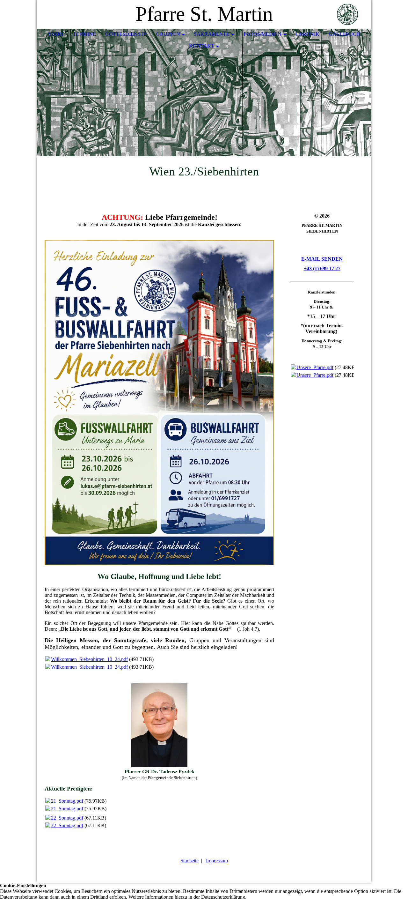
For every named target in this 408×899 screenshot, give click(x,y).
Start (56, 34)
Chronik (307, 34)
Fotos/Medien (262, 34)
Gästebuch (344, 34)
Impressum (217, 860)
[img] (347, 14)
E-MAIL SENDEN (322, 259)
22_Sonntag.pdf (67, 818)
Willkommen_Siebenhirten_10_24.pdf (89, 659)
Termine (84, 34)
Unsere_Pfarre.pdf (314, 367)
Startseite (189, 860)
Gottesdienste (126, 34)
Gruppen (168, 34)
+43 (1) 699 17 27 (322, 268)
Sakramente (211, 34)
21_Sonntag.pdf (67, 801)
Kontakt (201, 45)
